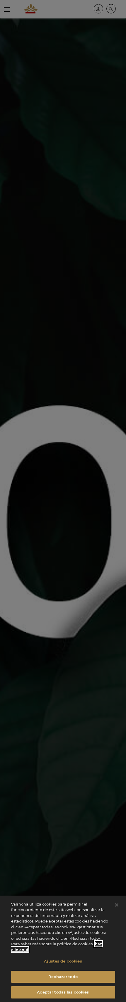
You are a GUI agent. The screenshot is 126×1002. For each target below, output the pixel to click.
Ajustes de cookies (63, 961)
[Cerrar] (116, 905)
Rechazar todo (63, 976)
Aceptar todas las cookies (63, 992)
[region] (63, 949)
